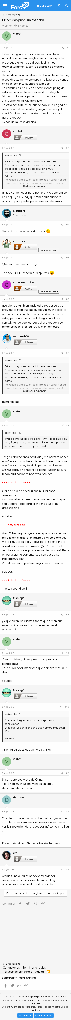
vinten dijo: (11, 155)
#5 (67, 299)
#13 (67, 869)
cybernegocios (23, 282)
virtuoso (19, 241)
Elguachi (19, 210)
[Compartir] (63, 47)
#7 (67, 425)
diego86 (19, 797)
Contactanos (11, 967)
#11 (67, 773)
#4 (67, 257)
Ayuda (39, 971)
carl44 (17, 131)
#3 (67, 224)
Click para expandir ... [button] (35, 185)
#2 (67, 147)
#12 (67, 811)
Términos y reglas (34, 967)
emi (15, 853)
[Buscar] (66, 5)
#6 (67, 352)
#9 (67, 653)
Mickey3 (18, 598)
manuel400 (21, 336)
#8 (67, 614)
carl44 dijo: (11, 432)
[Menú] (5, 5)
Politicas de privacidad (17, 971)
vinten (8, 25)
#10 (67, 706)
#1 (68, 47)
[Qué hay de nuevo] (59, 5)
